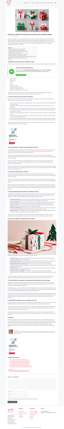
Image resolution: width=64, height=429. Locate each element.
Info (10, 141)
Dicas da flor (21, 411)
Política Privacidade (34, 413)
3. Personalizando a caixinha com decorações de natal (18, 51)
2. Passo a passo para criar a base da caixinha (16, 50)
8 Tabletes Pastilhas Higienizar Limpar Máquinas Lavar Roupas (13, 135)
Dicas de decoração (43, 2)
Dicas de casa (50, 2)
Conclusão (10, 59)
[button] (55, 3)
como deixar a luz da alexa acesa (40, 151)
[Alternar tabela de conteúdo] (35, 47)
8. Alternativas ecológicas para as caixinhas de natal (17, 57)
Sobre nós (32, 416)
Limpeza (32, 2)
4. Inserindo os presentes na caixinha (14, 52)
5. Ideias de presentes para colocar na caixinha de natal (18, 54)
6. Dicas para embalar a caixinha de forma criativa (17, 55)
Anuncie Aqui (32, 414)
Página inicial (26, 2)
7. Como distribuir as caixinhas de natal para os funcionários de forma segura (22, 56)
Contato (31, 418)
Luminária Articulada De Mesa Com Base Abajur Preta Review (19, 370)
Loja (30, 2)
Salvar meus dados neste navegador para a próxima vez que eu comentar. (23, 398)
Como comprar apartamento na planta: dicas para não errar (19, 371)
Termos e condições (34, 411)
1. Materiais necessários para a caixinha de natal (16, 49)
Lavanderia (37, 2)
